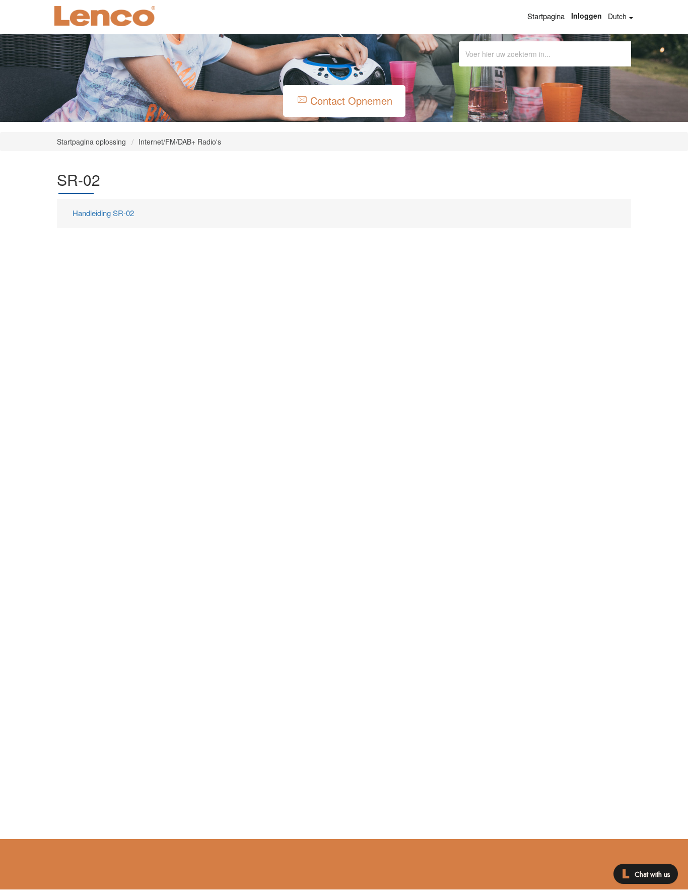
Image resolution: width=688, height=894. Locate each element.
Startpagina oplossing (92, 141)
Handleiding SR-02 (103, 213)
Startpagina (546, 16)
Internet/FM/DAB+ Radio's (180, 141)
